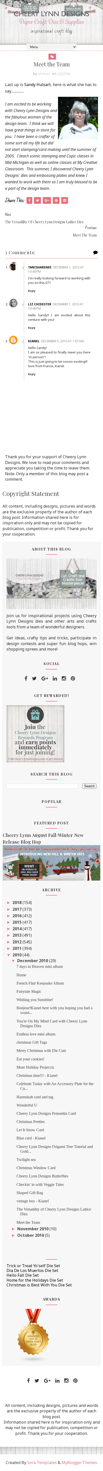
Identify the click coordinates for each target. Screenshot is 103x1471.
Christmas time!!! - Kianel (37, 1075)
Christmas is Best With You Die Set (39, 1285)
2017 (17, 909)
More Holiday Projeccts (35, 1067)
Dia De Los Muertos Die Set (32, 1270)
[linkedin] (55, 678)
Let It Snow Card (30, 1130)
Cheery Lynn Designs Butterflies (42, 1176)
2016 (17, 915)
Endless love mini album (35, 1034)
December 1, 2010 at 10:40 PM (56, 269)
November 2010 (33, 1229)
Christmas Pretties (30, 1122)
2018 (17, 902)
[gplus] (45, 678)
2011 (17, 948)
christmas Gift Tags (31, 1042)
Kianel (34, 341)
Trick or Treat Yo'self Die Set (33, 1265)
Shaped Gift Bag (29, 1193)
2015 (17, 922)
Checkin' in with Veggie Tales (40, 1184)
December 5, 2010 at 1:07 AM (62, 341)
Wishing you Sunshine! (34, 1000)
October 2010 (31, 1235)
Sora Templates (42, 1462)
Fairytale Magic (28, 991)
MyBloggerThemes (79, 1462)
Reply (32, 291)
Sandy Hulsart (37, 84)
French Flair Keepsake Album (40, 983)
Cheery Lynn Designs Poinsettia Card (46, 1113)
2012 (17, 942)
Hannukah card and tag (34, 1097)
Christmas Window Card (36, 1168)
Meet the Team (28, 1222)
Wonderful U (26, 1105)
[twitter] (34, 678)
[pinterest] (73, 678)
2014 (17, 928)
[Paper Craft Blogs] (33, 1335)
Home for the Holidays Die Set (34, 1280)
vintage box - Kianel (32, 1201)
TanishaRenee (40, 267)
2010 (17, 955)
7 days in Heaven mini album (39, 966)
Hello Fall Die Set (22, 1275)
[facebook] (25, 678)
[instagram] (64, 678)
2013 (17, 935)
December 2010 (33, 960)
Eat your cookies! (30, 1059)
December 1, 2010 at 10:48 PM (56, 306)
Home (21, 975)
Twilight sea (26, 1159)
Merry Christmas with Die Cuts (41, 1050)
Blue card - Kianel (31, 1138)
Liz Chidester (39, 304)
